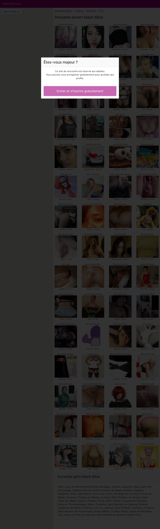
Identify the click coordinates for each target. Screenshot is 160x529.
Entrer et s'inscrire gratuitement (80, 91)
